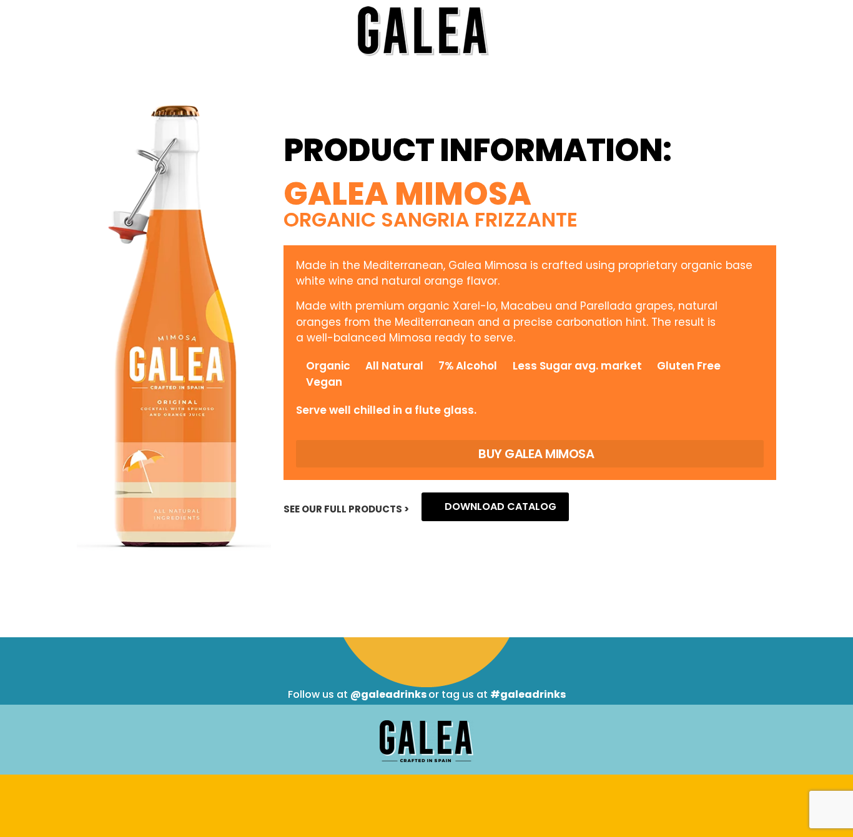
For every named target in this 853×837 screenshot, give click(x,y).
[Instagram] (427, 804)
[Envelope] (452, 804)
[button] (530, 453)
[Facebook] (402, 804)
